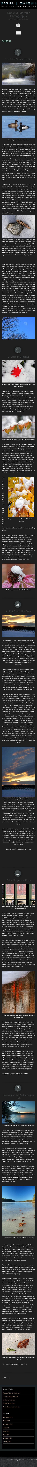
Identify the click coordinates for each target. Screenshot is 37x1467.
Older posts (6, 1378)
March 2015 (6, 1421)
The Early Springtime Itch (18, 59)
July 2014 (6, 1428)
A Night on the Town (9, 1403)
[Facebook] (18, 24)
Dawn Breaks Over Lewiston (11, 1407)
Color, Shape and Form (18, 880)
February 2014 (7, 1438)
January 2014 (7, 1441)
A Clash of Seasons (18, 356)
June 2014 (6, 1431)
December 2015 (7, 1417)
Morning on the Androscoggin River (18, 1096)
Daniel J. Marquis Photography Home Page (18, 849)
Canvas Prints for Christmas (11, 1393)
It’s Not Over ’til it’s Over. (19, 611)
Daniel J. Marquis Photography (18, 14)
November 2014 (7, 1424)
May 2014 (6, 1434)
